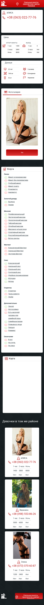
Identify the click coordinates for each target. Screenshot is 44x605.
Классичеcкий (14, 263)
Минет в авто (13, 186)
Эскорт (11, 306)
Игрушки (11, 278)
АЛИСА (24, 458)
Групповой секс (14, 272)
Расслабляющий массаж (18, 235)
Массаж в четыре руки (17, 229)
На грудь (11, 343)
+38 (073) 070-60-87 (24, 565)
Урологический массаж (17, 220)
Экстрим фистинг (15, 254)
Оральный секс (14, 269)
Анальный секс (14, 266)
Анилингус (12, 192)
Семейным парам (15, 321)
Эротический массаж (16, 217)
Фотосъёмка (13, 309)
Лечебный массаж (15, 226)
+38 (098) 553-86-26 (24, 513)
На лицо (11, 346)
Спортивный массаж (16, 232)
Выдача (11, 202)
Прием (11, 205)
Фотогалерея (14, 92)
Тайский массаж (15, 223)
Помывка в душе (15, 324)
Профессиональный (16, 214)
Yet (22, 152)
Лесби (10, 297)
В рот (10, 340)
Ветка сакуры (13, 238)
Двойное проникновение (18, 275)
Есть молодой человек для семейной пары (14, 315)
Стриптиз (12, 291)
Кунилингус (13, 189)
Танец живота (13, 294)
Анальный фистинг (16, 251)
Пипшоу (11, 327)
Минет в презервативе (17, 177)
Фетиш (11, 281)
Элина (24, 562)
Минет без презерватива (18, 180)
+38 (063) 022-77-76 (21, 17)
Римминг (12, 330)
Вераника (24, 510)
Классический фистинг (17, 248)
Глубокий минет (14, 183)
